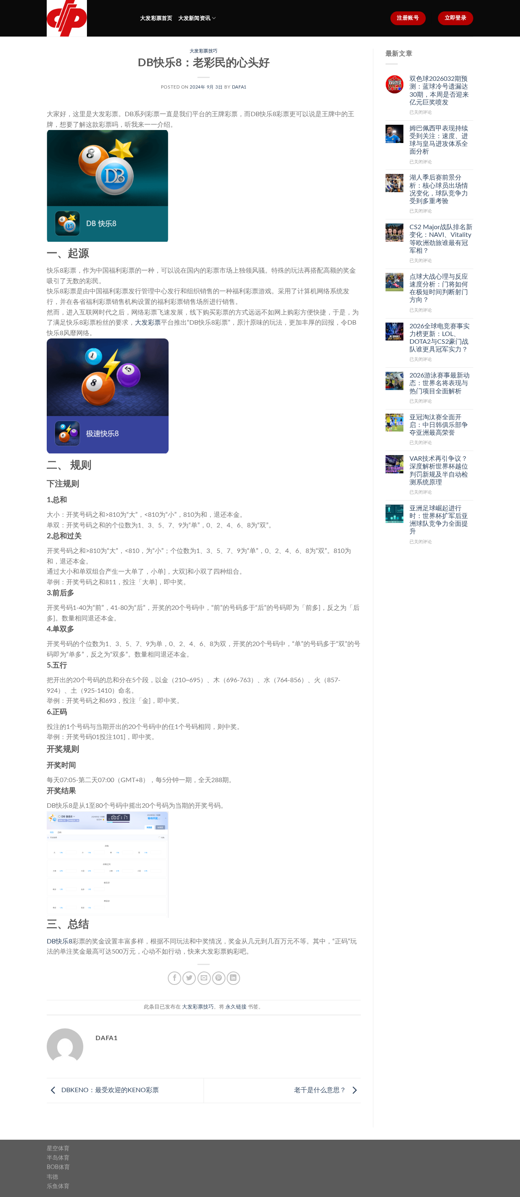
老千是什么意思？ (321, 1090)
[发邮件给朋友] (204, 978)
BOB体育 (58, 1167)
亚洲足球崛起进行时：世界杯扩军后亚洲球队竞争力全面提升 (439, 520)
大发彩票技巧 (204, 51)
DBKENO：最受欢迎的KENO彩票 (109, 1090)
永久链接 (236, 1006)
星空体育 (58, 1148)
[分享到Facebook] (174, 978)
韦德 (52, 1177)
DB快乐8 (59, 941)
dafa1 (239, 87)
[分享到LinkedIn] (233, 978)
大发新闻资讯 (194, 18)
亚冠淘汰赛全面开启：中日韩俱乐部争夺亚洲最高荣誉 (439, 425)
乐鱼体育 (58, 1186)
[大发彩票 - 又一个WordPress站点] (87, 18)
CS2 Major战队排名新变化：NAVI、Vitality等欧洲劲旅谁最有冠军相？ (441, 239)
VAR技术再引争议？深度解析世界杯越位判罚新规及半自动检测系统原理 (439, 470)
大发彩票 (148, 322)
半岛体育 (58, 1158)
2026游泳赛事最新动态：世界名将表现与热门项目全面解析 (440, 383)
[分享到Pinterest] (218, 978)
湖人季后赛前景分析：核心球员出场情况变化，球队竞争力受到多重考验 (439, 189)
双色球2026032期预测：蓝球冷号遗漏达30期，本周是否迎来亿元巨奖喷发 (439, 91)
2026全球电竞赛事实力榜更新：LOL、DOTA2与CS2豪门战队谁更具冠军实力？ (440, 338)
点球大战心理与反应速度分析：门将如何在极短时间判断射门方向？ (439, 288)
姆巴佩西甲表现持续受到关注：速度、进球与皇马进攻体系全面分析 (439, 140)
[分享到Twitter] (189, 978)
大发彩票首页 (156, 18)
